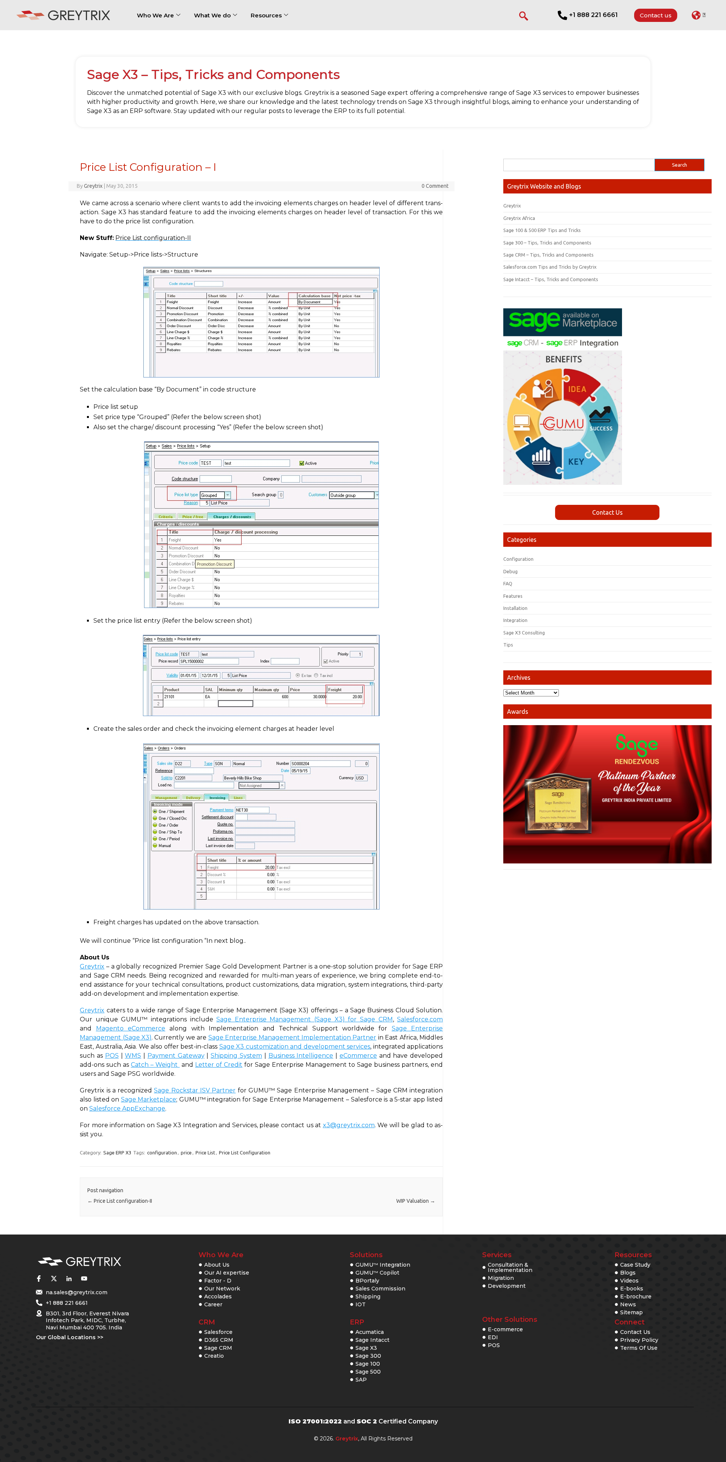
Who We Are (155, 15)
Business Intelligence (301, 1055)
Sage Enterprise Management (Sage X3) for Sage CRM (304, 1019)
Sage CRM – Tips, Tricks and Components (548, 254)
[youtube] (84, 1278)
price (186, 1152)
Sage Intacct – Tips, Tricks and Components (550, 279)
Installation (515, 608)
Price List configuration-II (119, 1201)
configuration (162, 1152)
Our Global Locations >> (69, 1337)
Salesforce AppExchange (127, 1108)
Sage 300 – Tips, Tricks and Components (547, 242)
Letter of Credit (218, 1064)
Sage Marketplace (149, 1099)
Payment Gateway (176, 1055)
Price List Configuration (244, 1152)
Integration (515, 620)
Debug (510, 571)
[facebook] (38, 1278)
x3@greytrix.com (349, 1125)
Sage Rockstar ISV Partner (195, 1090)
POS (112, 1055)
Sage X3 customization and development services (295, 1046)
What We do (212, 15)
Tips (508, 644)
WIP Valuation (415, 1201)
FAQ (507, 583)
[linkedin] (68, 1278)
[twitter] (53, 1278)
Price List (205, 1152)
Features (513, 596)
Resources (266, 15)
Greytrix (93, 186)
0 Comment (435, 186)
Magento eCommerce (130, 1028)
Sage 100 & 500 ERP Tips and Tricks (542, 230)
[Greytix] (79, 1262)
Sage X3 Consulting (524, 632)
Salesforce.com (420, 1019)
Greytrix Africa (519, 218)
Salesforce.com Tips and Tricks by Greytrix (550, 266)
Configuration (518, 559)
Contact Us (607, 512)
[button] (698, 15)
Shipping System (236, 1055)
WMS (133, 1055)
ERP (357, 1322)
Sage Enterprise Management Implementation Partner (292, 1037)
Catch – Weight (155, 1064)
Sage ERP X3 (117, 1152)
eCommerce (358, 1055)
